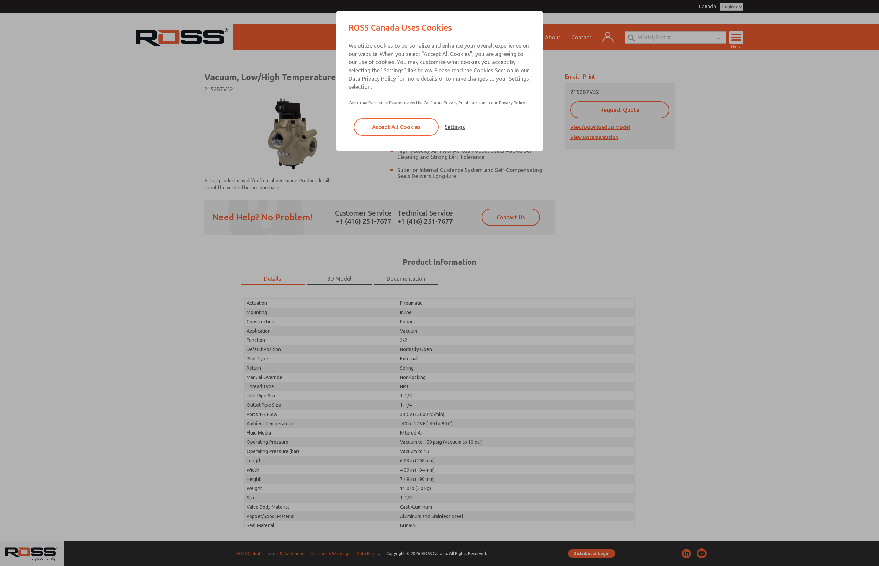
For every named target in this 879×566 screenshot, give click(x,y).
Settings (455, 127)
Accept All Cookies (396, 127)
